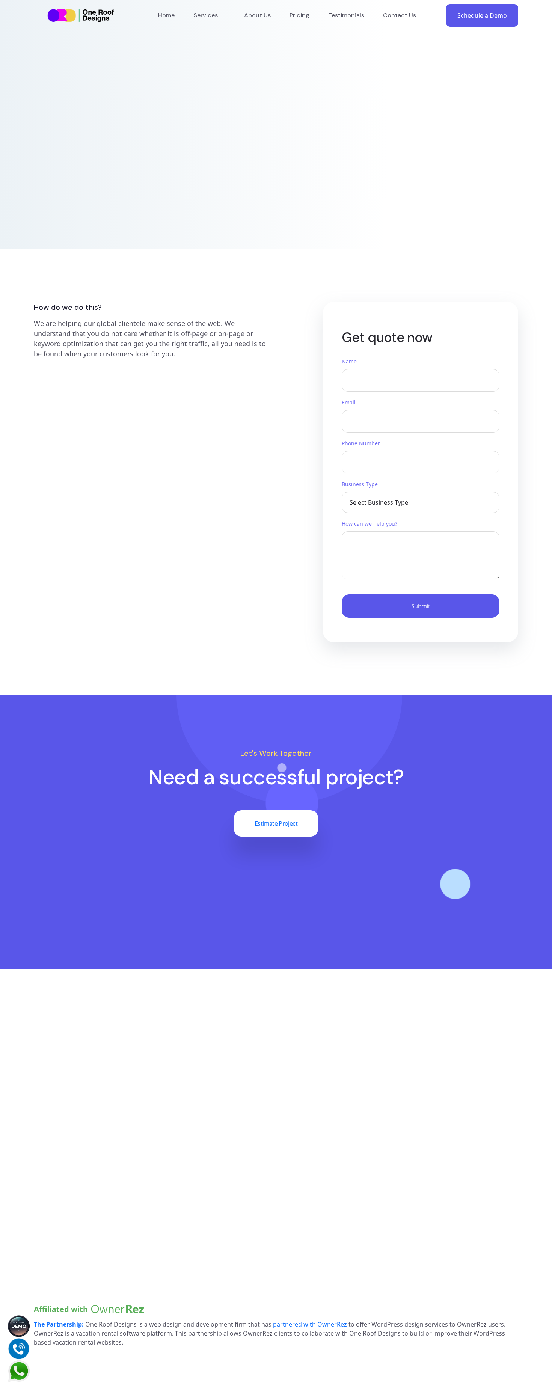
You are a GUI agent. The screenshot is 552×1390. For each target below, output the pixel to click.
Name (349, 361)
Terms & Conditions (486, 1223)
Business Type (360, 484)
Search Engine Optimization (375, 1191)
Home (166, 15)
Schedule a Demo (482, 15)
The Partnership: (59, 1324)
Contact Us (399, 15)
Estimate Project (276, 823)
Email (349, 402)
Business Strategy (359, 1239)
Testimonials (346, 15)
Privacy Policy (476, 1207)
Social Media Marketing (368, 1207)
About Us (257, 15)
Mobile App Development (371, 1223)
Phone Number (361, 443)
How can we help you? (369, 523)
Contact (467, 1175)
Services (205, 15)
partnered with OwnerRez (310, 1324)
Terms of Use (499, 1382)
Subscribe (147, 1246)
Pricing (299, 15)
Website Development (366, 1175)
